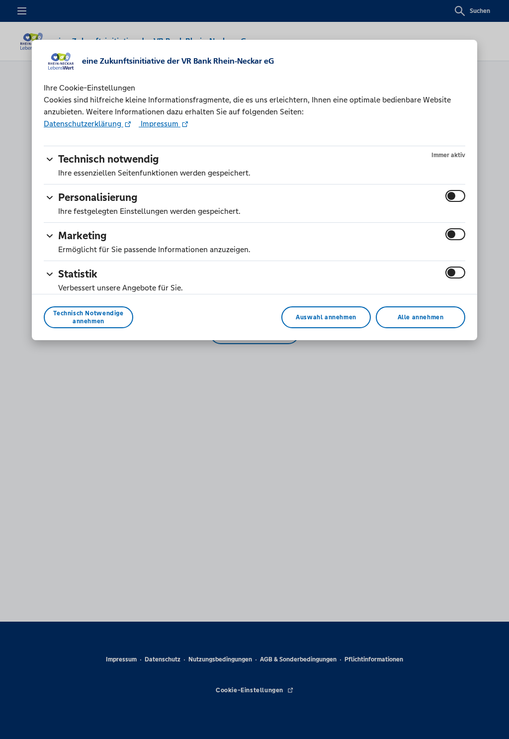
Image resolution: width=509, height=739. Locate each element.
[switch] (455, 196)
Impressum (159, 123)
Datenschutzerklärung (83, 123)
